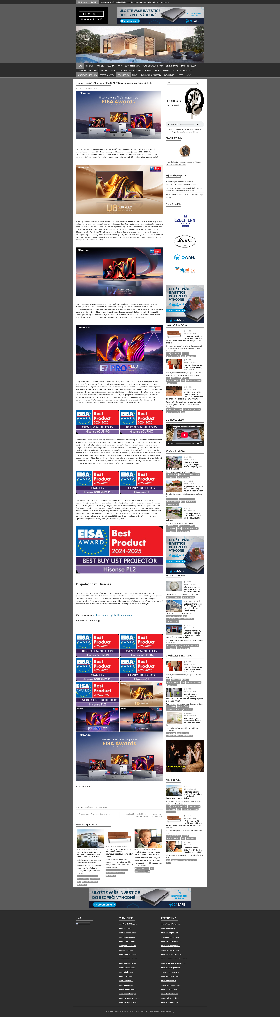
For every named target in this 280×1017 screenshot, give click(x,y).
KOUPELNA (82, 71)
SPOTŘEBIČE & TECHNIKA (87, 75)
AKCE (188, 75)
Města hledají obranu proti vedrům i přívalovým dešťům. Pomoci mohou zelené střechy (134, 2)
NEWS (80, 66)
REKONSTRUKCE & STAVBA (153, 66)
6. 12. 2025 (188, 625)
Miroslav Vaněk (92, 88)
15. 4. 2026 (188, 387)
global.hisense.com (121, 615)
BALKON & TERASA (127, 71)
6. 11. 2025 (188, 457)
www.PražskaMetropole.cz (129, 998)
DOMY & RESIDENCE (132, 66)
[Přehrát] (168, 443)
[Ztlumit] (198, 443)
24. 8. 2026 (110, 847)
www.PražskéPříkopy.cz (128, 924)
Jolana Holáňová (190, 362)
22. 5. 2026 (188, 601)
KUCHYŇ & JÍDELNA (188, 66)
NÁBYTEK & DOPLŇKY (108, 71)
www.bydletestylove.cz (170, 967)
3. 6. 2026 (188, 713)
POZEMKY (110, 66)
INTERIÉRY (93, 71)
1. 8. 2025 (188, 508)
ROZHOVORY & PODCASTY (151, 75)
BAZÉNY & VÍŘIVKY (162, 71)
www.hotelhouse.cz (126, 972)
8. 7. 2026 (188, 582)
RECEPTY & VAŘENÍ (107, 75)
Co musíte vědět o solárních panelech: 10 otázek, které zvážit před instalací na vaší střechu (142, 815)
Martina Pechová (93, 849)
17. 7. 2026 (188, 360)
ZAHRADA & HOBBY (144, 71)
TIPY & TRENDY (123, 75)
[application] (185, 435)
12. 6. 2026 (188, 689)
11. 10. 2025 (189, 481)
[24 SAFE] (160, 15)
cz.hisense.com (101, 615)
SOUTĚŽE (100, 66)
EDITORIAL (89, 66)
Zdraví (135, 75)
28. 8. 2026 (81, 849)
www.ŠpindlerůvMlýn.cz (128, 989)
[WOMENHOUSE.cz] (185, 301)
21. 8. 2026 (139, 849)
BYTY (120, 66)
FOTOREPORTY (169, 75)
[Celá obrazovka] (201, 443)
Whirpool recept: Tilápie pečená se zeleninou (94, 814)
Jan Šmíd (197, 601)
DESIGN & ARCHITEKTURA (182, 71)
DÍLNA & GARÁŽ (172, 66)
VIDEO (181, 75)
